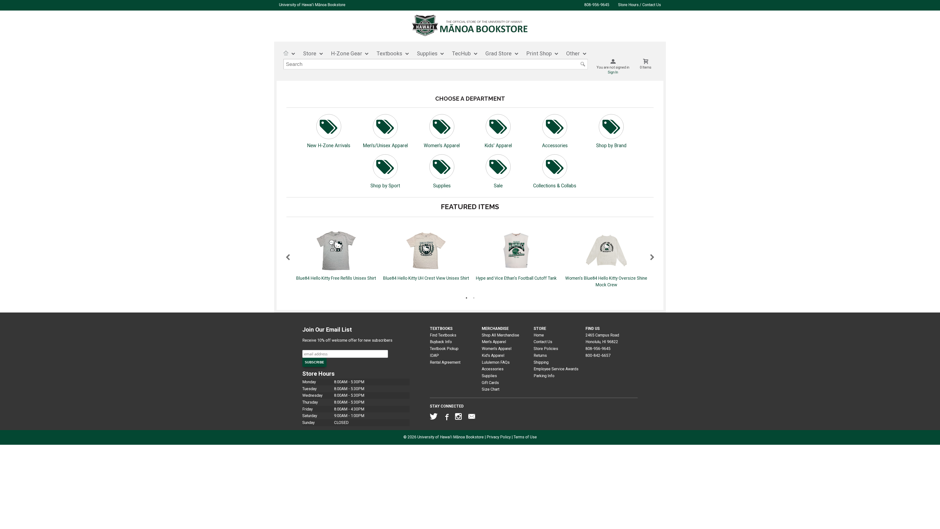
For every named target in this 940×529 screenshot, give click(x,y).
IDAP (434, 355)
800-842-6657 (598, 355)
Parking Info (544, 375)
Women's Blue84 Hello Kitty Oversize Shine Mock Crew (606, 281)
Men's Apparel (494, 341)
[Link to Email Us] (472, 417)
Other (573, 53)
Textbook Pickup (444, 348)
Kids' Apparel (498, 145)
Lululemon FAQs (496, 362)
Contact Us (543, 341)
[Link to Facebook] (446, 417)
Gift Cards (490, 382)
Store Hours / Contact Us (639, 4)
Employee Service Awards (556, 369)
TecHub (461, 53)
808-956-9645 (596, 4)
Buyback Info (441, 341)
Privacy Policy (499, 437)
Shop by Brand (611, 145)
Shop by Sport (385, 186)
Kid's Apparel (493, 355)
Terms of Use (525, 437)
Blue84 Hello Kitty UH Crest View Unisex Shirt (426, 278)
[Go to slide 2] (473, 297)
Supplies (427, 53)
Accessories (555, 145)
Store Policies (546, 348)
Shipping (541, 362)
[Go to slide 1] (466, 297)
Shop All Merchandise (500, 335)
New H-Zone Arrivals (328, 145)
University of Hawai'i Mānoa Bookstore (312, 4)
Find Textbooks (443, 335)
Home (539, 335)
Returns (540, 355)
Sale (498, 186)
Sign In (613, 72)
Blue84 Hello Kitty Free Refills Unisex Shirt (336, 278)
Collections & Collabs (554, 186)
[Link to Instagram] (459, 417)
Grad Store (498, 53)
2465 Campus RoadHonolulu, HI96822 (602, 338)
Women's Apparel (442, 145)
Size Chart (490, 389)
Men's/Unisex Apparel (385, 145)
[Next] (652, 258)
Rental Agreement (445, 362)
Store (309, 53)
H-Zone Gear (346, 53)
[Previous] (288, 258)
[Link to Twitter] (434, 417)
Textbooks (389, 53)
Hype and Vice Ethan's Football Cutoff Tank (516, 278)
